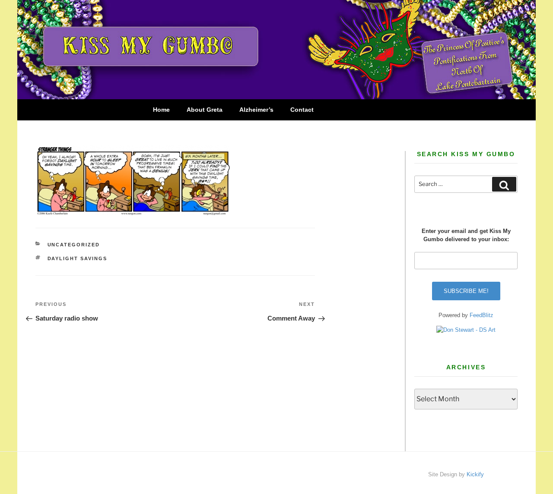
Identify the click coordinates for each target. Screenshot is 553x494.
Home (161, 109)
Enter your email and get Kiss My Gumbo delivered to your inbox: (466, 235)
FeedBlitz (481, 315)
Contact (302, 109)
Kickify (475, 474)
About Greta (204, 109)
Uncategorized (74, 244)
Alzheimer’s (256, 109)
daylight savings (78, 258)
